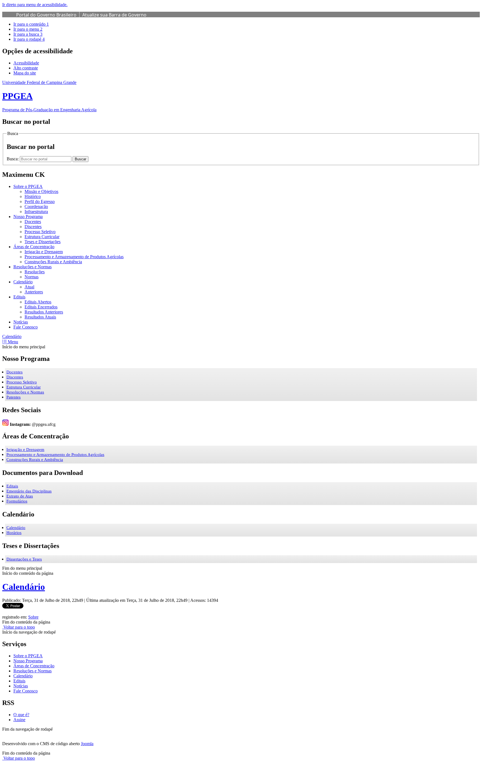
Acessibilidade (26, 63)
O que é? (21, 714)
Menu (12, 341)
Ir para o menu (27, 29)
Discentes (14, 377)
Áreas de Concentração (33, 665)
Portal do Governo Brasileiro (46, 15)
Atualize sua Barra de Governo (114, 15)
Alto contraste (25, 68)
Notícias (20, 686)
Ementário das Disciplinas (29, 491)
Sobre (33, 617)
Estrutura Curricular (23, 387)
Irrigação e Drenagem (25, 449)
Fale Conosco (25, 691)
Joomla (87, 743)
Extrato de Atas (19, 496)
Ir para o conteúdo (31, 24)
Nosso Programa (28, 660)
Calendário (11, 336)
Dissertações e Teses (24, 559)
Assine (19, 719)
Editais (12, 486)
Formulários (16, 501)
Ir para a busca (27, 34)
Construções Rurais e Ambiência (34, 459)
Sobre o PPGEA (28, 655)
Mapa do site (24, 73)
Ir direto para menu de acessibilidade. (35, 4)
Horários (13, 532)
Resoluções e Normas (25, 392)
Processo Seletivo (21, 382)
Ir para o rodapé (29, 39)
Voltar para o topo (18, 627)
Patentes (13, 397)
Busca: (13, 158)
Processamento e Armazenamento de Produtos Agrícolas (55, 454)
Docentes (14, 372)
